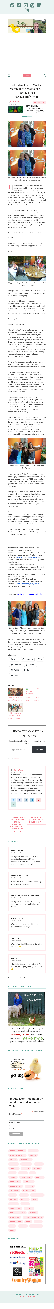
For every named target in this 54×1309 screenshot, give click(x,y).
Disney (37, 1173)
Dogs (12, 1178)
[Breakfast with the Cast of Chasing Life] (15, 697)
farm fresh (26, 1182)
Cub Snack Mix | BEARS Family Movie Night (36, 824)
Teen (28, 1226)
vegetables (36, 1231)
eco (32, 1178)
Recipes (29, 1213)
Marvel (23, 1200)
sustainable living (33, 1222)
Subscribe (39, 754)
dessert (14, 1173)
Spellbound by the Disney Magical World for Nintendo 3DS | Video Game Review (17, 829)
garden (39, 1182)
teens (38, 1226)
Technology (15, 1226)
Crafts (38, 1169)
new (34, 1204)
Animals (33, 1155)
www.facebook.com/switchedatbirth (28, 562)
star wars (14, 1222)
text (12, 1133)
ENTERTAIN (39, 102)
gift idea (28, 1186)
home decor (28, 1195)
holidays (14, 1195)
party (25, 1209)
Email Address (15, 1119)
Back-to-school (17, 1160)
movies (13, 1204)
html (12, 1131)
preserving (15, 1213)
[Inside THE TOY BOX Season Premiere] (33, 697)
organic (13, 1209)
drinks (23, 1178)
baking (33, 1160)
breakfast (26, 1164)
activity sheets (17, 1155)
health (29, 1191)
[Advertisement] (27, 55)
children (26, 1169)
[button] (24, 121)
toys (12, 1231)
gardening (14, 1186)
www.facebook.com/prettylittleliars (27, 589)
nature (24, 1204)
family (16, 763)
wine (12, 1235)
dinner (26, 1173)
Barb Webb (14, 102)
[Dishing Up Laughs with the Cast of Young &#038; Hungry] (15, 712)
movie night (37, 1200)
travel (23, 1231)
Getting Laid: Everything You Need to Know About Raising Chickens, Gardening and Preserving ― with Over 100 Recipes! (35, 112)
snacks (33, 1217)
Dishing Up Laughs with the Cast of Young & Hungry (15, 720)
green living (15, 1191)
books (13, 1164)
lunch (12, 1200)
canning (13, 1169)
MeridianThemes (27, 1302)
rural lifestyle (17, 1217)
